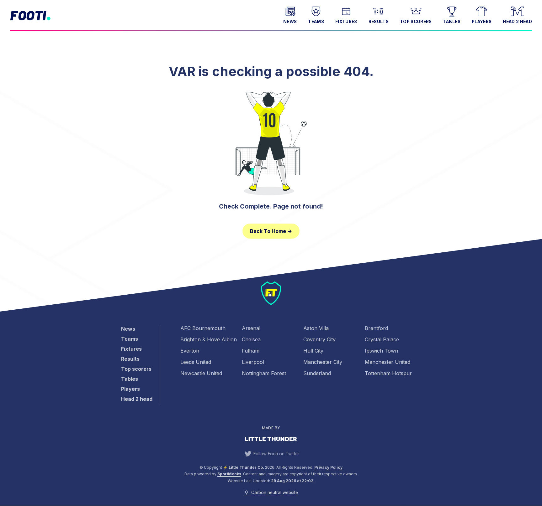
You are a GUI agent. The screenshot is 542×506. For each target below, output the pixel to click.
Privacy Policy (328, 467)
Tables (451, 21)
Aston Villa (316, 328)
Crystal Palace (382, 339)
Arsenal (251, 328)
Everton (189, 351)
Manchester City (322, 362)
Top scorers (416, 21)
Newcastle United (201, 373)
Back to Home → (271, 231)
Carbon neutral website (274, 492)
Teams (316, 21)
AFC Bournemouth (203, 328)
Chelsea (251, 339)
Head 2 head (517, 21)
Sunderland (317, 373)
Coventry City (319, 339)
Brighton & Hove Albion (208, 339)
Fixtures (346, 21)
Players (482, 21)
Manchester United (387, 362)
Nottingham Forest (264, 373)
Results (379, 21)
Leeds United (195, 362)
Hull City (313, 351)
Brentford (376, 328)
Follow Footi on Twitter (276, 453)
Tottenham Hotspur (388, 373)
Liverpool (253, 362)
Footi (28, 15)
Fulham (250, 351)
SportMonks (229, 474)
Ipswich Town (381, 351)
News (290, 21)
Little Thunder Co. (246, 467)
